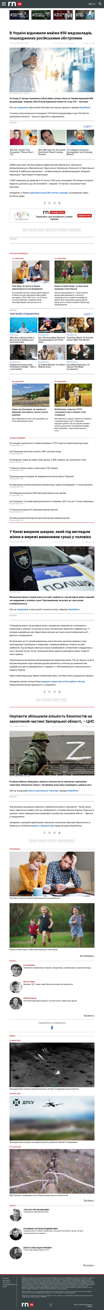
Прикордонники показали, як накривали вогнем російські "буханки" (42, 476)
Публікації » (15, 849)
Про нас (6, 1278)
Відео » (13, 1036)
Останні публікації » (19, 254)
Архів (5, 1287)
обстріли (33, 230)
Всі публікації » (87, 956)
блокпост (52, 841)
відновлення (51, 230)
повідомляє (22, 107)
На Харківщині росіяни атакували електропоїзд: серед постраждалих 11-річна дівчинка (51, 485)
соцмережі (46, 700)
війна (25, 230)
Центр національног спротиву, (43, 791)
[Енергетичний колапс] (19, 19)
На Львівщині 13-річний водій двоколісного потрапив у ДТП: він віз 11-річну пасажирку (51, 501)
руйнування (63, 230)
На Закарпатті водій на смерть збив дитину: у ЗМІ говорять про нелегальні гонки (48, 460)
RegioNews (85, 107)
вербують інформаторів (42, 826)
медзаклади (75, 230)
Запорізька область (66, 841)
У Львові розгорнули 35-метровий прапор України (34, 510)
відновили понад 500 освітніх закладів (49, 193)
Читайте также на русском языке (63, 43)
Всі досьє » (88, 1265)
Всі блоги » (89, 1015)
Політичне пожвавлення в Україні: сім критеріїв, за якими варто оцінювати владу (57, 968)
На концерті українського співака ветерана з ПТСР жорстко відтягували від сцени (49, 443)
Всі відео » (89, 1200)
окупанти (42, 841)
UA (90, 4)
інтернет (63, 700)
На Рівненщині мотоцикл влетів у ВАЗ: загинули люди (35, 451)
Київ (38, 700)
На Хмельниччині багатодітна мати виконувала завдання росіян (40, 518)
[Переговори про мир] (63, 19)
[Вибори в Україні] (84, 19)
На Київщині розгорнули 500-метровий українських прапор (38, 493)
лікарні (41, 230)
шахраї (55, 700)
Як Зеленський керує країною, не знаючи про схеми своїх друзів (50, 1001)
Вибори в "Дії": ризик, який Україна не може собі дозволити (48, 984)
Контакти (7, 1280)
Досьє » (13, 1206)
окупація (33, 841)
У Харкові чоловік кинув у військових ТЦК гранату (34, 468)
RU (94, 4)
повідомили (23, 609)
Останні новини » (18, 438)
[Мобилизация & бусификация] (41, 19)
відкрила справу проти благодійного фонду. (63, 681)
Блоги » (13, 961)
